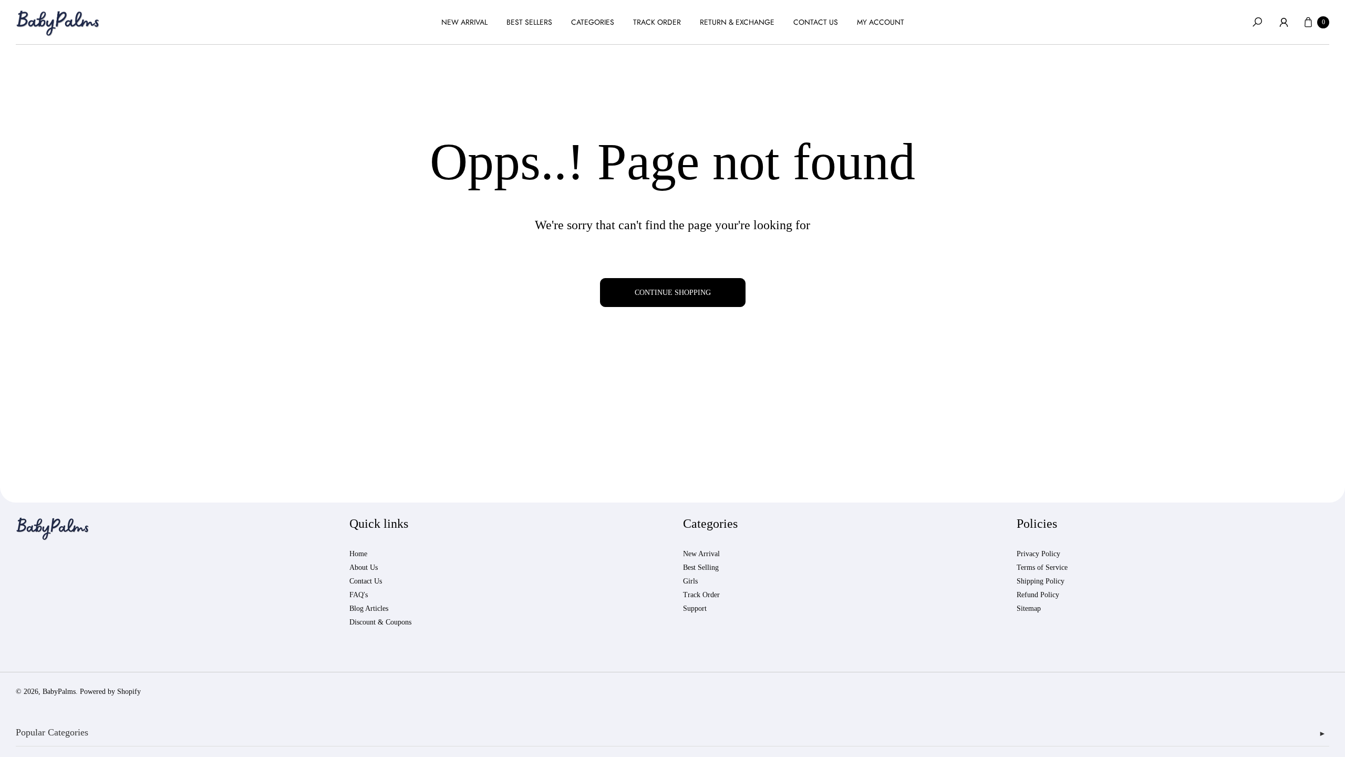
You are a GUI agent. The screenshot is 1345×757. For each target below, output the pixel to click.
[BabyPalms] (58, 22)
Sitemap (1029, 608)
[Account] (1283, 22)
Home (358, 554)
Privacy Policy (1038, 554)
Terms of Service (1042, 567)
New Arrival (701, 554)
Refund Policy (1038, 595)
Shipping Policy (1040, 581)
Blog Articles (368, 608)
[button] (1257, 22)
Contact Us (365, 581)
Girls (690, 581)
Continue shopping (673, 292)
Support (695, 608)
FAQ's (358, 595)
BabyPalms (59, 691)
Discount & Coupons (380, 622)
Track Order (701, 595)
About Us (363, 567)
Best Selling (701, 567)
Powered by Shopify (110, 691)
